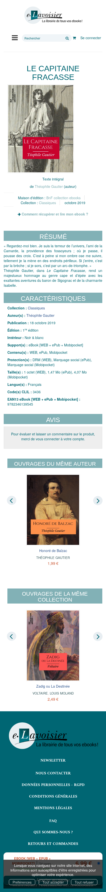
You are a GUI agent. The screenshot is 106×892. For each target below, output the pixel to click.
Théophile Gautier (49, 186)
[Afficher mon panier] (74, 37)
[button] (40, 128)
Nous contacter (53, 773)
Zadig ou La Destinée (53, 686)
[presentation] (11, 500)
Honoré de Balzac (53, 550)
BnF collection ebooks (63, 197)
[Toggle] (15, 37)
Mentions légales (53, 808)
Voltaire (40, 693)
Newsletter (53, 760)
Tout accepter (53, 882)
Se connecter (90, 37)
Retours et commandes (53, 843)
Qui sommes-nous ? (53, 832)
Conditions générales (53, 796)
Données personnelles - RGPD (53, 785)
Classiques (47, 202)
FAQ (53, 821)
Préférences (22, 882)
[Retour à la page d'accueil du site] (53, 15)
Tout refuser (84, 882)
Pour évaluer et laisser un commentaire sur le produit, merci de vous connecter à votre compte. (53, 436)
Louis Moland (62, 693)
